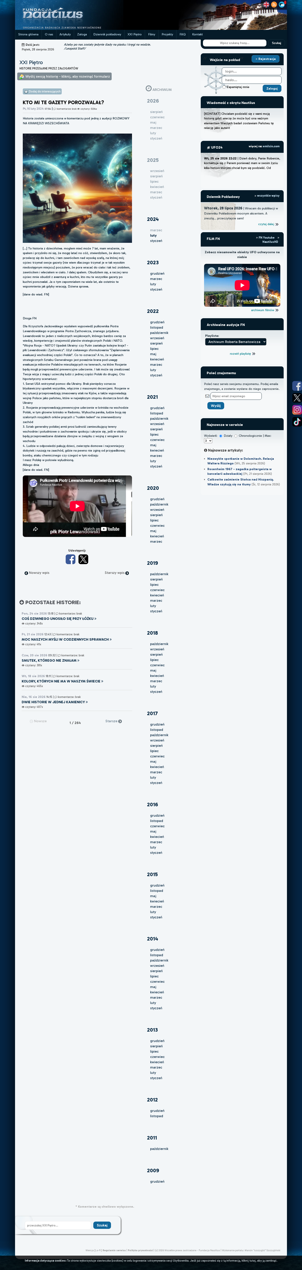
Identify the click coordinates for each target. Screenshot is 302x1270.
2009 (153, 1170)
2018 (152, 633)
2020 (153, 488)
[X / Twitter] (83, 559)
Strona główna (28, 34)
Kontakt (197, 34)
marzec (156, 279)
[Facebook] (70, 559)
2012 (152, 1099)
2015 (152, 874)
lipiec (154, 349)
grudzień (157, 273)
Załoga (82, 34)
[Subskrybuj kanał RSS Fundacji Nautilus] (274, 5)
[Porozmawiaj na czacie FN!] (282, 5)
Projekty (167, 34)
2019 (152, 563)
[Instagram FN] (297, 410)
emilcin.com (271, 146)
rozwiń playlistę (241, 354)
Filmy (151, 34)
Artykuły (65, 34)
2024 (153, 219)
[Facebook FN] (297, 386)
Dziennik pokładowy (107, 34)
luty (153, 284)
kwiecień (157, 359)
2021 (152, 397)
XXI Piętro (135, 34)
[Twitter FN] (297, 398)
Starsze (111, 721)
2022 (153, 311)
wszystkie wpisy (267, 195)
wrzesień (157, 338)
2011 (152, 1137)
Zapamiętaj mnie (238, 87)
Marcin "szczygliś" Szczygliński (262, 1250)
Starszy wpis (115, 573)
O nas (49, 34)
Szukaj (276, 43)
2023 (153, 262)
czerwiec (157, 440)
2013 (152, 1030)
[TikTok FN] (297, 422)
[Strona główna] (69, 29)
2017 (152, 713)
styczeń (156, 241)
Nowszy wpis (38, 573)
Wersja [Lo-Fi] (94, 1250)
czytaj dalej (266, 224)
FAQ (183, 34)
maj (153, 354)
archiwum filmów (263, 310)
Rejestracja (267, 59)
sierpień (156, 343)
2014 (152, 938)
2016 (152, 804)
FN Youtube (266, 237)
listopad (156, 327)
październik (159, 333)
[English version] (266, 5)
